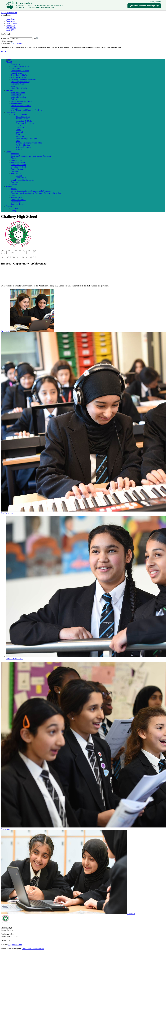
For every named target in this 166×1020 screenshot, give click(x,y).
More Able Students (18, 165)
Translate (19, 43)
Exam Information (18, 93)
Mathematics (20, 136)
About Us (9, 62)
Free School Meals (18, 162)
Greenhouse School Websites (33, 949)
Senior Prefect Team (18, 77)
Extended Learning (18, 160)
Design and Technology (25, 123)
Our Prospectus (7, 513)
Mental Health (21, 178)
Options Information (18, 97)
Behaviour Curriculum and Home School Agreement (31, 156)
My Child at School (18, 167)
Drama (18, 125)
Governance (15, 68)
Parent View (10, 26)
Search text (5, 39)
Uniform (14, 184)
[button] (11, 34)
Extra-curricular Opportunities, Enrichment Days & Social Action (36, 193)
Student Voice (16, 202)
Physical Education (23, 145)
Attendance (15, 154)
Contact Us (10, 30)
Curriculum (10, 112)
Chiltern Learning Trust (20, 66)
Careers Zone (11, 28)
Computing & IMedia (24, 121)
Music (18, 141)
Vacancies (14, 108)
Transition (14, 182)
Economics (20, 127)
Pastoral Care (16, 171)
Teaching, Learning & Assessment (24, 79)
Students (9, 186)
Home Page (10, 19)
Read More (5, 331)
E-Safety (19, 176)
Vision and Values (18, 84)
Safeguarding (16, 173)
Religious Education (23, 147)
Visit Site (4, 51)
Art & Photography (23, 117)
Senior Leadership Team (20, 75)
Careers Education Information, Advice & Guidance (31, 191)
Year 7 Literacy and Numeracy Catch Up (26, 110)
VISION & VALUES (14, 659)
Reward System (17, 197)
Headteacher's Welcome (20, 71)
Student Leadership (18, 200)
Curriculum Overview (19, 114)
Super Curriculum (17, 204)
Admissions (10, 21)
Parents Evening (17, 169)
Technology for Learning (20, 82)
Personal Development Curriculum (29, 143)
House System (16, 73)
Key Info (9, 90)
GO (34, 39)
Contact (9, 206)
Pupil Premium (16, 103)
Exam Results (16, 95)
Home (8, 60)
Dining (13, 158)
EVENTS (131, 914)
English (18, 130)
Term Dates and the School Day (23, 180)
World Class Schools (19, 88)
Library (13, 195)
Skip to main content (9, 13)
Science (19, 149)
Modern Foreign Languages (26, 138)
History (18, 134)
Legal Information (15, 945)
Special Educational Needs (21, 106)
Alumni (14, 189)
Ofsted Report (11, 23)
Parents (8, 152)
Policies (14, 99)
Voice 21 (14, 86)
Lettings (14, 211)
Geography (20, 132)
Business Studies (22, 119)
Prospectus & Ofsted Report (21, 101)
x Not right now (155, 2)
